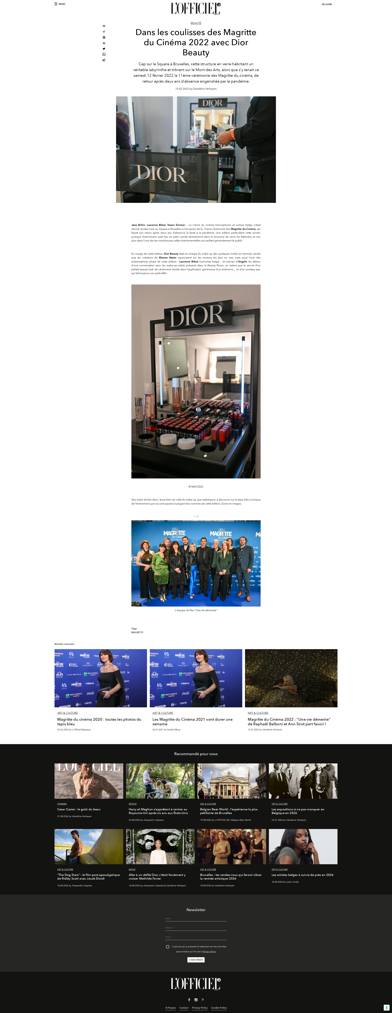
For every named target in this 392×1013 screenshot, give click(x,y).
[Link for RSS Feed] (202, 1000)
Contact (183, 1007)
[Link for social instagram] (196, 1000)
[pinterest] (104, 38)
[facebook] (104, 32)
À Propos (170, 1007)
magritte (137, 632)
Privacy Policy (209, 951)
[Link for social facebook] (189, 1000)
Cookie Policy (219, 1007)
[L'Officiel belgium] (196, 9)
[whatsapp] (104, 55)
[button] (257, 567)
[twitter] (104, 49)
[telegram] (104, 60)
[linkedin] (104, 43)
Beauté (196, 23)
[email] (104, 26)
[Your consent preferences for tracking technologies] (387, 1008)
